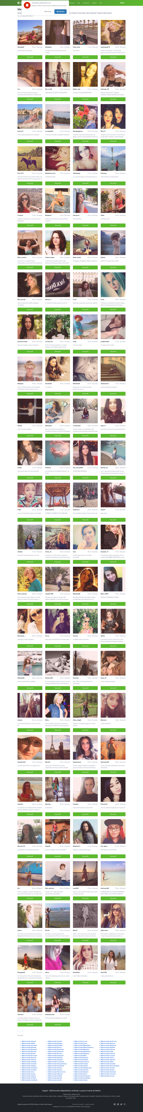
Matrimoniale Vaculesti (107, 1064)
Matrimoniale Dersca (55, 1047)
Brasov (94, 3)
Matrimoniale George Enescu (57, 1064)
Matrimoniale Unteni (107, 1061)
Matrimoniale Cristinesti (29, 1080)
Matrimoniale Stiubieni (107, 1047)
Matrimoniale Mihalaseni (82, 1051)
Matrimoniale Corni (28, 1072)
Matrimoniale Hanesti (55, 1068)
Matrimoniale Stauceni (107, 1043)
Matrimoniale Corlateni (29, 1070)
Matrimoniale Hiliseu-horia (56, 1072)
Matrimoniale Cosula (28, 1074)
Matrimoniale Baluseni (29, 1047)
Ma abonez (60, 11)
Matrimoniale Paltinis (81, 1059)
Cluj (78, 3)
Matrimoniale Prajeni (81, 1064)
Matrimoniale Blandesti (29, 1049)
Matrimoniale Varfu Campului (109, 1066)
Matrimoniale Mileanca (81, 1053)
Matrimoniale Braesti (28, 1053)
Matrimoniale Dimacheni (56, 1049)
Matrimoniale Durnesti (55, 1057)
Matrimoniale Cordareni (29, 1068)
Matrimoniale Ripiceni (81, 1072)
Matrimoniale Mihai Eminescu (83, 1047)
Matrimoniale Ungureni (107, 1059)
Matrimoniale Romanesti (82, 1076)
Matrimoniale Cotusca (29, 1076)
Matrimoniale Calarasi (29, 1059)
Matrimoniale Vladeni (107, 1070)
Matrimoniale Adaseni (29, 1041)
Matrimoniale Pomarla (81, 1061)
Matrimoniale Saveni (81, 1080)
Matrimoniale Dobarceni (56, 1051)
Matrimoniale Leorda (55, 1080)
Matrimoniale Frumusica (56, 1061)
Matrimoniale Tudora (107, 1057)
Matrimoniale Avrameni (29, 1045)
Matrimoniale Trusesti (107, 1055)
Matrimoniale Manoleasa (82, 1045)
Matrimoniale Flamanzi (55, 1059)
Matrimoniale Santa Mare (82, 1078)
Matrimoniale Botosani (29, 1051)
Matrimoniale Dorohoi (55, 1053)
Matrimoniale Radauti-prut (82, 1068)
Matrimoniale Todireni (107, 1053)
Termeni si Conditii (77, 1104)
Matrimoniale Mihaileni (81, 1049)
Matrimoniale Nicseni (81, 1057)
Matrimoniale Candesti (29, 1061)
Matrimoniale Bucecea (29, 1057)
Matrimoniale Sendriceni (108, 1041)
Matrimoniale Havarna (55, 1070)
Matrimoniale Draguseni (56, 1055)
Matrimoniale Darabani (55, 1045)
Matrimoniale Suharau (107, 1049)
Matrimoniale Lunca (80, 1043)
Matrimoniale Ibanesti (55, 1078)
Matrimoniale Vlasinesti (108, 1072)
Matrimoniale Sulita (106, 1051)
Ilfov (101, 3)
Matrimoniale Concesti (29, 1064)
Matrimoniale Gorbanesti (56, 1066)
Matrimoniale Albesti (28, 1043)
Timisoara (71, 3)
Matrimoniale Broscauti (29, 1055)
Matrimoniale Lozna (80, 1041)
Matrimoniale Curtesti (55, 1041)
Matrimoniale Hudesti (55, 1076)
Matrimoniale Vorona (107, 1076)
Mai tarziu (47, 11)
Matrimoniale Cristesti (29, 1078)
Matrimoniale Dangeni (55, 1043)
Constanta (86, 3)
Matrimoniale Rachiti (81, 1066)
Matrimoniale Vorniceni (108, 1074)
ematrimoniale (89, 1104)
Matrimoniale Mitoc (80, 1055)
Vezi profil (30, 57)
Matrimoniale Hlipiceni (55, 1074)
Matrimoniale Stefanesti (108, 1045)
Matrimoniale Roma (80, 1074)
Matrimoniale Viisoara (107, 1068)
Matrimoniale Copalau (29, 1066)
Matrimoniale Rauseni (81, 1070)
